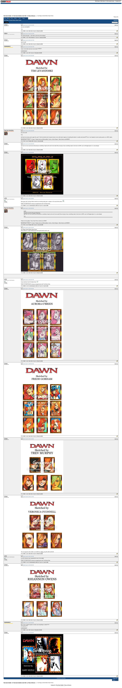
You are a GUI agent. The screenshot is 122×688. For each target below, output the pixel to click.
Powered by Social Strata (61, 678)
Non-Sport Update (7, 15)
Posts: (23, 37)
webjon (5, 33)
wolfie (5, 198)
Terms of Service (67, 685)
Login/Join (116, 20)
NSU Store (102, 1)
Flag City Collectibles (9, 130)
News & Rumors (31, 15)
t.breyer (6, 24)
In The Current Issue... (110, 1)
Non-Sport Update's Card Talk (19, 15)
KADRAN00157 (7, 46)
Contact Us (118, 1)
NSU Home (97, 1)
